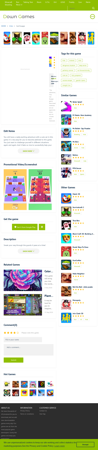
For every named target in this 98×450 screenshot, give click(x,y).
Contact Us (43, 411)
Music (39, 2)
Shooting (8, 5)
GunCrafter (77, 260)
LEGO (63, 2)
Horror (76, 280)
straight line (66, 85)
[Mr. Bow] (66, 146)
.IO (81, 319)
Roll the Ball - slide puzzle (83, 287)
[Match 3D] (7, 38)
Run (17, 2)
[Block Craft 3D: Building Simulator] (36, 38)
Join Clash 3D (78, 313)
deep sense (82, 65)
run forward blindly (83, 70)
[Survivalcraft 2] (17, 38)
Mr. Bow (76, 142)
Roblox (75, 155)
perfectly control (68, 70)
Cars (80, 2)
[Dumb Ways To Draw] (45, 38)
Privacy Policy (25, 411)
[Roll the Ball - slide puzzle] (73, 38)
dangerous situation (69, 65)
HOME (3, 26)
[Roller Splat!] (66, 106)
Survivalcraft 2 (78, 207)
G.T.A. (47, 2)
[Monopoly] (82, 38)
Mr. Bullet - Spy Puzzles (81, 128)
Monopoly (77, 300)
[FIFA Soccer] (66, 173)
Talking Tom (28, 2)
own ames (18, 16)
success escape (67, 80)
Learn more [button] (59, 446)
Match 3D (76, 194)
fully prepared (76, 75)
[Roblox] (66, 159)
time (79, 60)
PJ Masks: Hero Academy (82, 115)
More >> (19, 5)
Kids (11, 26)
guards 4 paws (80, 80)
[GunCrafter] (54, 38)
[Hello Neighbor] (64, 38)
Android (53, 78)
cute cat (65, 75)
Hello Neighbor (78, 274)
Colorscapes (49, 271)
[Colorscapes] (23, 280)
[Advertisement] (25, 88)
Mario (88, 2)
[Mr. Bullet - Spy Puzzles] (66, 133)
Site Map (42, 414)
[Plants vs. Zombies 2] (23, 305)
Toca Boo (76, 220)
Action (76, 148)
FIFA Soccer (77, 168)
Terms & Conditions (27, 414)
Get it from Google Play (26, 227)
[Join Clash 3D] (91, 38)
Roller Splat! (77, 102)
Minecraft (8, 2)
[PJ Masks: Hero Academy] (66, 119)
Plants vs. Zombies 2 (49, 296)
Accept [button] (85, 444)
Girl (55, 2)
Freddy (71, 2)
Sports (82, 174)
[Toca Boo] (27, 38)
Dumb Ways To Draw (80, 247)
